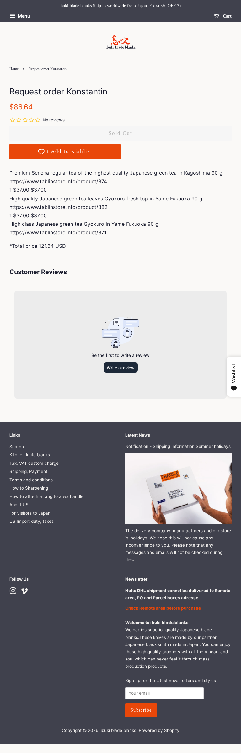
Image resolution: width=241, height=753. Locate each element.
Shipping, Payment (28, 471)
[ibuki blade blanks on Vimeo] (24, 592)
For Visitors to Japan (30, 513)
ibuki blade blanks (118, 730)
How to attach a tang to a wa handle (46, 496)
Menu (23, 16)
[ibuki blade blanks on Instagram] (12, 592)
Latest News (137, 434)
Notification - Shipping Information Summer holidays (178, 446)
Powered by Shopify (159, 730)
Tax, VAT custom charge (34, 463)
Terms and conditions (31, 479)
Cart (227, 16)
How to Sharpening (28, 488)
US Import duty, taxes (31, 521)
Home (14, 69)
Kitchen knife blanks (29, 454)
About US (19, 504)
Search (16, 446)
